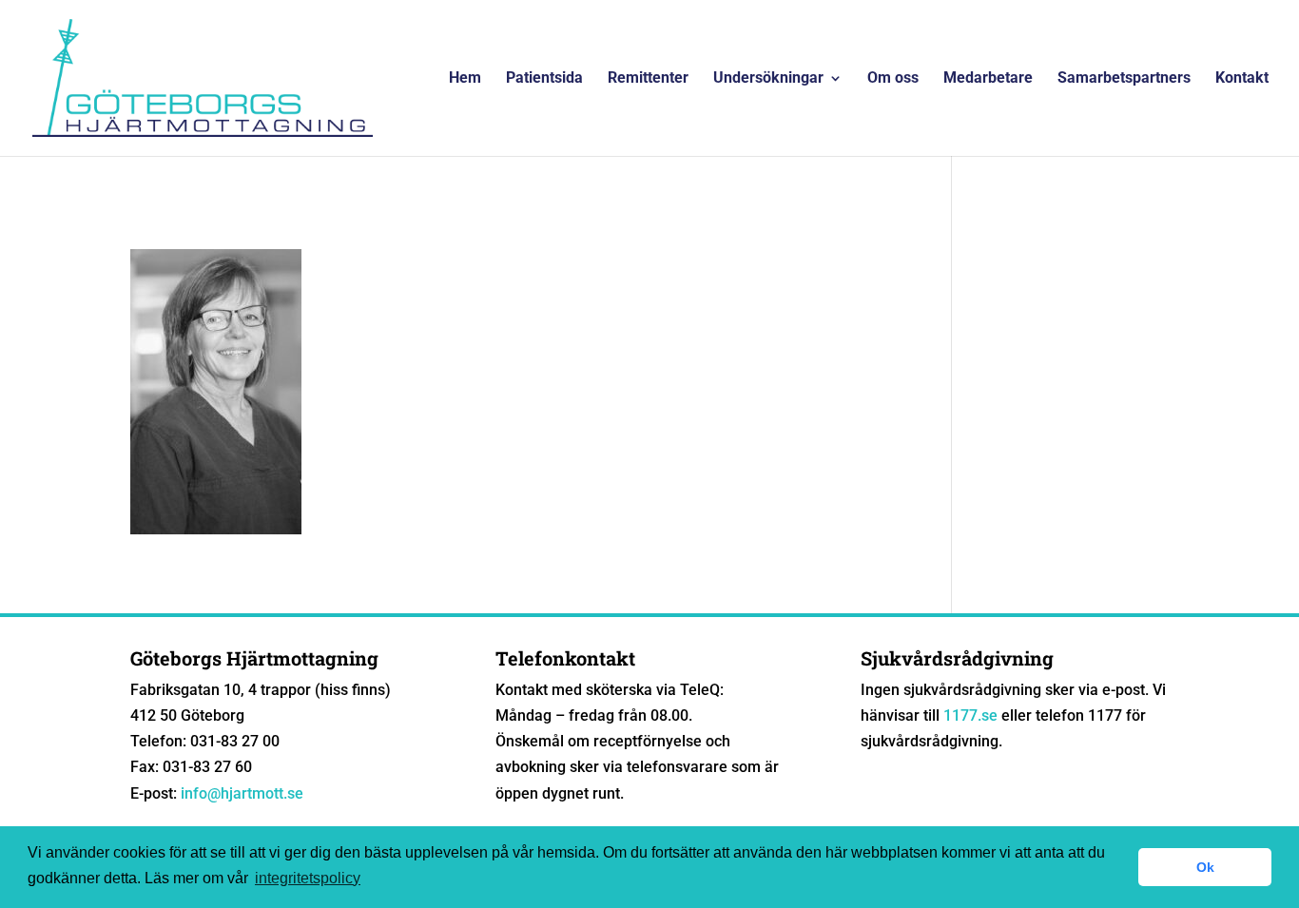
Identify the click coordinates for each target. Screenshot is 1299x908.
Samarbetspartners (1124, 79)
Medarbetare (988, 79)
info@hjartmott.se (242, 793)
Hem (465, 79)
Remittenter (648, 79)
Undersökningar (768, 79)
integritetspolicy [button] (307, 878)
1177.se (970, 715)
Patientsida (544, 79)
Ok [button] (1205, 867)
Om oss (893, 79)
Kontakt (1242, 79)
